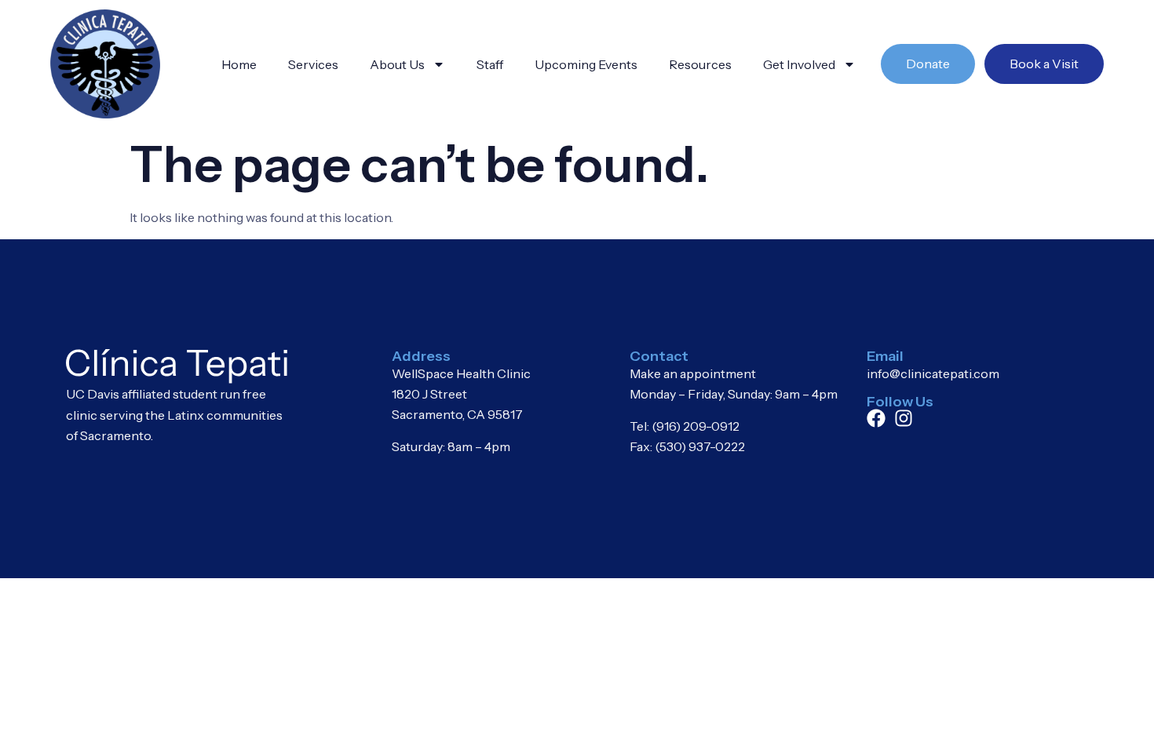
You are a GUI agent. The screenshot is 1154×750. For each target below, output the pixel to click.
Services (313, 64)
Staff (490, 64)
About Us (397, 64)
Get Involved (799, 64)
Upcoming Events (586, 64)
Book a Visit (1044, 63)
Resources (700, 64)
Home (239, 64)
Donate (928, 63)
